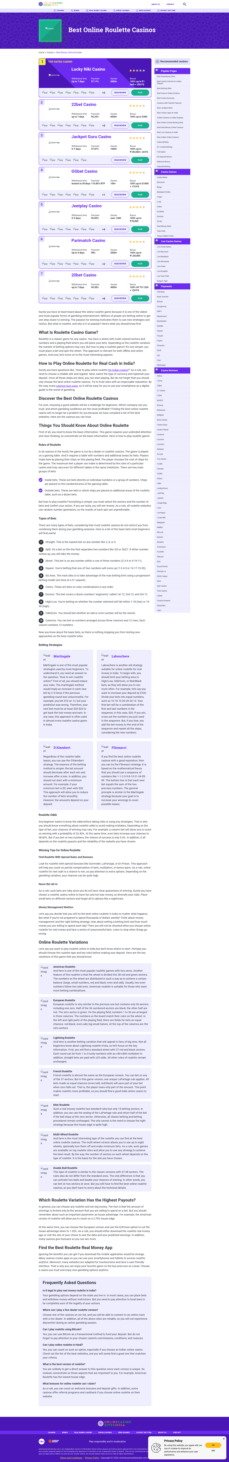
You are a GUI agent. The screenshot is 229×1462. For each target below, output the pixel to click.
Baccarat (161, 182)
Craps (159, 197)
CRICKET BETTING (167, 10)
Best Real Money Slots (166, 76)
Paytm (159, 341)
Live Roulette (162, 271)
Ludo (159, 202)
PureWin (160, 552)
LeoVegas (161, 513)
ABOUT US (155, 4)
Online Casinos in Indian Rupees (170, 118)
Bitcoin (160, 302)
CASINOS (60, 10)
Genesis (160, 469)
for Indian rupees (118, 370)
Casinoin (160, 434)
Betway (160, 405)
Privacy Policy (92, 1458)
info (213, 1450)
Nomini (160, 537)
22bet (159, 395)
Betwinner (161, 410)
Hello (159, 483)
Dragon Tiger (162, 281)
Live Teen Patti (163, 276)
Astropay (161, 292)
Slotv (159, 581)
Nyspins (160, 542)
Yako (159, 610)
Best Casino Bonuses (165, 98)
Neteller (160, 326)
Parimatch (161, 547)
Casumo (160, 439)
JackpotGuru (162, 488)
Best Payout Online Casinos (168, 93)
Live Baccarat (162, 252)
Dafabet (160, 449)
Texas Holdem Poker (165, 236)
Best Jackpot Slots (164, 108)
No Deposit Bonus (164, 157)
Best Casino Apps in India (167, 113)
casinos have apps (67, 385)
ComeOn (160, 444)
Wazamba (161, 605)
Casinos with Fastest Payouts (169, 103)
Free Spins (161, 152)
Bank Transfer (163, 297)
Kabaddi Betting (163, 166)
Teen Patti (161, 231)
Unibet (159, 596)
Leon (159, 508)
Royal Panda (162, 566)
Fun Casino (161, 459)
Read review (120, 92)
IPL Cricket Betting (164, 147)
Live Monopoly (163, 261)
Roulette (160, 211)
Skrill (159, 350)
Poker (159, 207)
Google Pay (161, 306)
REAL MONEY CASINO (98, 10)
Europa (160, 454)
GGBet (159, 474)
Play (140, 92)
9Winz (159, 376)
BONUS (77, 10)
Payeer (160, 331)
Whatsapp (161, 365)
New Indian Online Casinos (168, 137)
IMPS (159, 311)
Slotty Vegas (162, 576)
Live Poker (161, 266)
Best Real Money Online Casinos (170, 127)
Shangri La (161, 571)
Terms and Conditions (71, 1458)
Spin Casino (162, 586)
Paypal (160, 336)
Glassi (159, 478)
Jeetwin (160, 498)
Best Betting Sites (164, 88)
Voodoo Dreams (163, 601)
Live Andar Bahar (164, 247)
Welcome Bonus (163, 162)
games (50, 52)
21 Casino (161, 390)
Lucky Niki (161, 518)
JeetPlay (160, 493)
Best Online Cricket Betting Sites (170, 122)
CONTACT (170, 4)
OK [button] (213, 1445)
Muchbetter (162, 321)
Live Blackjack (163, 256)
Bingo (159, 187)
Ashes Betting (162, 142)
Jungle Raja (162, 503)
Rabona (160, 557)
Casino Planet (162, 430)
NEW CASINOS (145, 10)
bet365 (160, 400)
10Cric (159, 381)
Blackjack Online (163, 192)
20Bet (159, 386)
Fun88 (159, 464)
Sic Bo (159, 221)
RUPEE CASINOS (122, 10)
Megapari (161, 522)
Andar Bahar (162, 177)
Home (41, 52)
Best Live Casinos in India (167, 132)
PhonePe (160, 345)
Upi (158, 355)
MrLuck (160, 532)
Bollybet (160, 415)
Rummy (160, 216)
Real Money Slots (164, 226)
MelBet (160, 527)
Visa (159, 360)
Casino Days (162, 425)
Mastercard (162, 316)
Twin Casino (162, 591)
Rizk (158, 561)
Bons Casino (162, 420)
